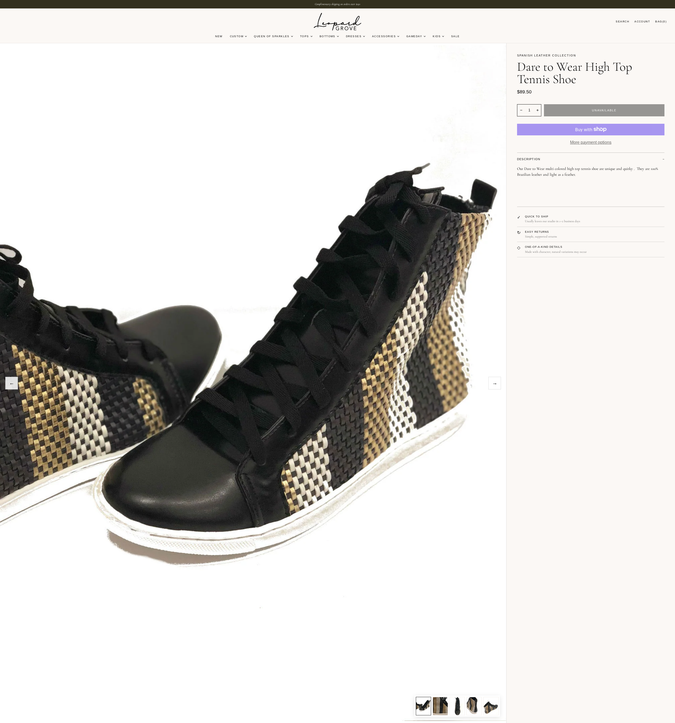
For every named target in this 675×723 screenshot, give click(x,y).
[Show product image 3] (457, 706)
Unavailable (604, 110)
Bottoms (327, 36)
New (218, 36)
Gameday (414, 36)
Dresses (353, 36)
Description (528, 159)
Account (642, 21)
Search (622, 21)
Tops (304, 36)
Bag (661, 21)
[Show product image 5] (491, 706)
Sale (455, 36)
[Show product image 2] (440, 706)
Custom (237, 36)
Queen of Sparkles (272, 36)
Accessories (384, 36)
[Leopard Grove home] (337, 22)
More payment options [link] (590, 142)
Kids (437, 36)
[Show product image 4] (474, 706)
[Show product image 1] (423, 706)
